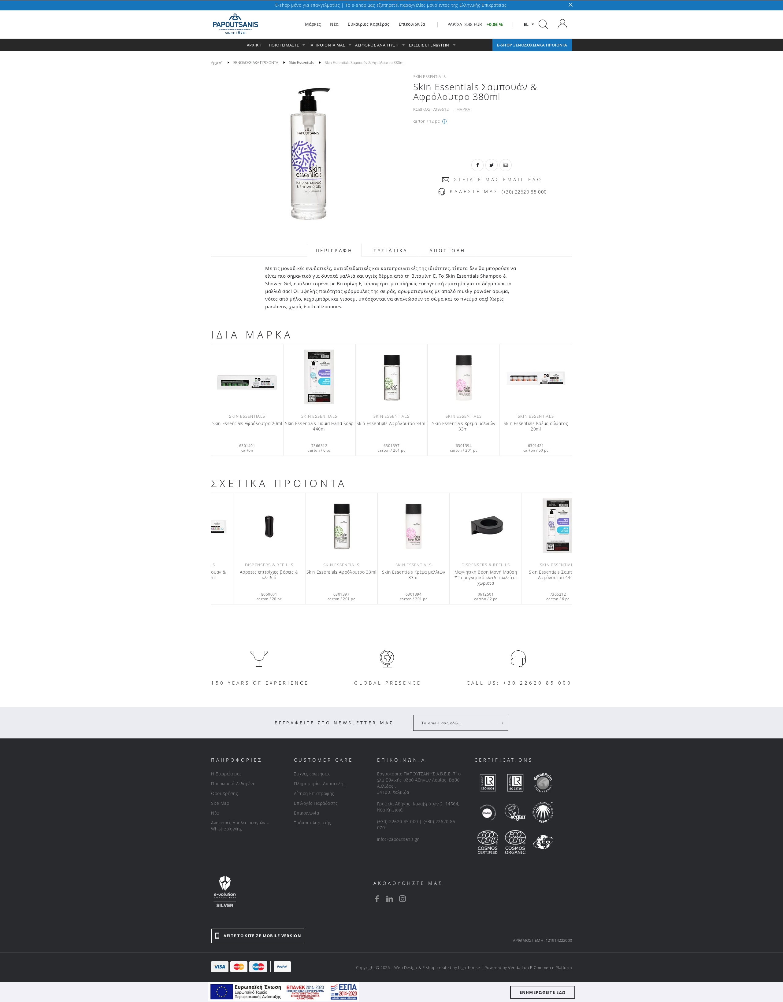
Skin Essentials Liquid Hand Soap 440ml (319, 426)
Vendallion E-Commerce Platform (540, 967)
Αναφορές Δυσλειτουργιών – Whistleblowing (240, 826)
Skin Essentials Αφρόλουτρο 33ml (391, 423)
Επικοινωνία (306, 813)
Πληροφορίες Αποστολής (320, 783)
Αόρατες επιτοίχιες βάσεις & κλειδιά (319, 574)
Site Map (220, 803)
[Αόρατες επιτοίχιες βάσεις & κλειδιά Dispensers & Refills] (319, 526)
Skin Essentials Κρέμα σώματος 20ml (536, 426)
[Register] (501, 722)
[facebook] (376, 898)
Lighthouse (469, 967)
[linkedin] (389, 898)
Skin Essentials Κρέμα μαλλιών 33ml (463, 426)
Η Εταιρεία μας (226, 774)
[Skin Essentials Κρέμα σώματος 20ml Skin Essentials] (536, 378)
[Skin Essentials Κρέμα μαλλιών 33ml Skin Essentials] (464, 378)
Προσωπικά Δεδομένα (233, 783)
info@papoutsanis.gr (398, 839)
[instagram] (402, 898)
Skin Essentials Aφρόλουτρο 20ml (247, 423)
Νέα (215, 813)
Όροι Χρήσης (224, 793)
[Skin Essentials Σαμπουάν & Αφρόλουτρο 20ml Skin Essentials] (247, 526)
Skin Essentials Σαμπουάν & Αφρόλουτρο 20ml (247, 574)
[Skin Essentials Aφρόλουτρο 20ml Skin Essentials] (247, 378)
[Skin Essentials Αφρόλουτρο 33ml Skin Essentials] (391, 378)
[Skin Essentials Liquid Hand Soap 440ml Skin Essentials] (319, 378)
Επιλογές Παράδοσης (316, 803)
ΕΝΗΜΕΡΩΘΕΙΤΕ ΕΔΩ (543, 992)
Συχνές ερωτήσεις (312, 774)
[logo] (235, 24)
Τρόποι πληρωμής (312, 823)
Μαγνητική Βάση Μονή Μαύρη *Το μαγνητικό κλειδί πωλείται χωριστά (536, 577)
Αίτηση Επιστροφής (314, 793)
